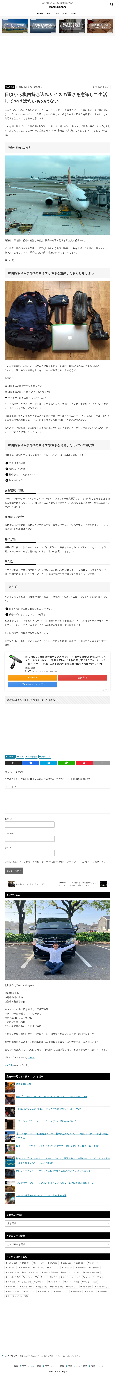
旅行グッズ (45, 757)
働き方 (42, 1287)
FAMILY (56, 14)
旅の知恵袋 (9, 87)
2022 (25, 1268)
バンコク (55, 1282)
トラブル (25, 1282)
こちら (31, 1057)
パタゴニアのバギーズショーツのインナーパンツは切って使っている (51, 1096)
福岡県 (77, 1291)
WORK (65, 14)
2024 (53, 1268)
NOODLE (13, 1272)
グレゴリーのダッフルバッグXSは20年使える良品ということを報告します (54, 1170)
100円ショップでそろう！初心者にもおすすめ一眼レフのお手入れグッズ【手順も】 (59, 1146)
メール (9, 833)
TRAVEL (40, 14)
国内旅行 (57, 1287)
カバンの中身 (92, 1272)
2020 (94, 1263)
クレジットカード (71, 1277)
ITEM (48, 14)
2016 (21, 757)
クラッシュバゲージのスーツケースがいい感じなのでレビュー (48, 1121)
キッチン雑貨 (50, 1277)
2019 (80, 1263)
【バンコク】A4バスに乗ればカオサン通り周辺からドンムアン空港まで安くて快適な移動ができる (62, 1135)
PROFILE (74, 14)
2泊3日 (12, 1263)
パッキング (72, 1282)
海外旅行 (61, 1291)
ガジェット (31, 1277)
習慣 (103, 1291)
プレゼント (90, 1282)
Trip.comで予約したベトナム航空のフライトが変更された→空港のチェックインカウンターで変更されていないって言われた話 (63, 1160)
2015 (26, 1263)
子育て (72, 1287)
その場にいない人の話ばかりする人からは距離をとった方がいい (49, 1108)
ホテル (12, 1287)
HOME (6, 1356)
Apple (95, 1268)
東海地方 (45, 1291)
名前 (8, 819)
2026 (82, 1268)
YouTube (9, 1065)
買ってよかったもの (18, 1296)
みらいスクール (71, 1272)
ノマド (40, 1282)
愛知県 (87, 1287)
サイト (8, 847)
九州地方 (27, 1287)
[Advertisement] (57, 59)
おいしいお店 (31, 1272)
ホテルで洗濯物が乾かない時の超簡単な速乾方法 (41, 1195)
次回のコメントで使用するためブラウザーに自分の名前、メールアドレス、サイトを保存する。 (56, 861)
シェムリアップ (93, 1277)
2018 (67, 1263)
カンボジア (14, 1277)
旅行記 (29, 1291)
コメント (11, 786)
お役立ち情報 (51, 1272)
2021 (11, 1268)
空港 (90, 1291)
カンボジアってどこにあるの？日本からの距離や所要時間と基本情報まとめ (55, 1183)
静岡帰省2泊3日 (24, 1084)
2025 (68, 1268)
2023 (39, 1268)
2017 (54, 1263)
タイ (11, 1282)
